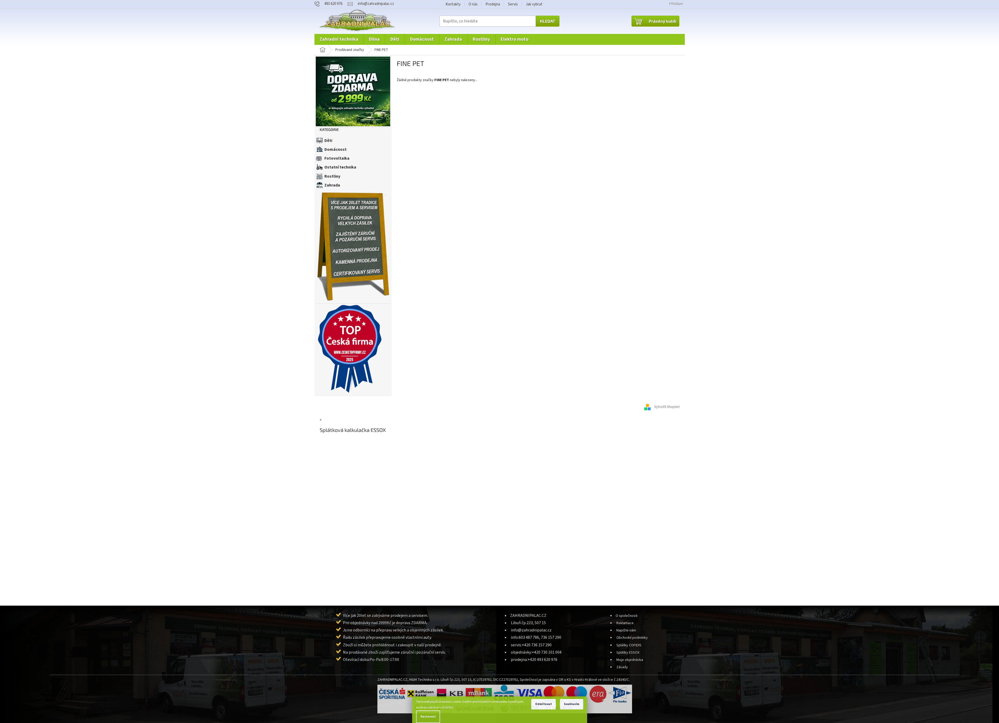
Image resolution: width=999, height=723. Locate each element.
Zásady (622, 667)
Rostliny (332, 176)
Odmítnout (543, 704)
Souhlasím (571, 704)
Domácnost (335, 149)
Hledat (547, 21)
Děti (328, 140)
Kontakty (453, 4)
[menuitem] (339, 39)
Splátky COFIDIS (628, 645)
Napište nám (626, 630)
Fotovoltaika (336, 158)
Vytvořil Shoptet (667, 406)
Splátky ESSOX (627, 652)
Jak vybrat (534, 4)
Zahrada (332, 185)
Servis (513, 4)
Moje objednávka (629, 659)
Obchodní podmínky (632, 637)
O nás (473, 4)
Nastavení (428, 716)
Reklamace (625, 623)
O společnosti (627, 615)
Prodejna (493, 4)
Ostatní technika (340, 167)
